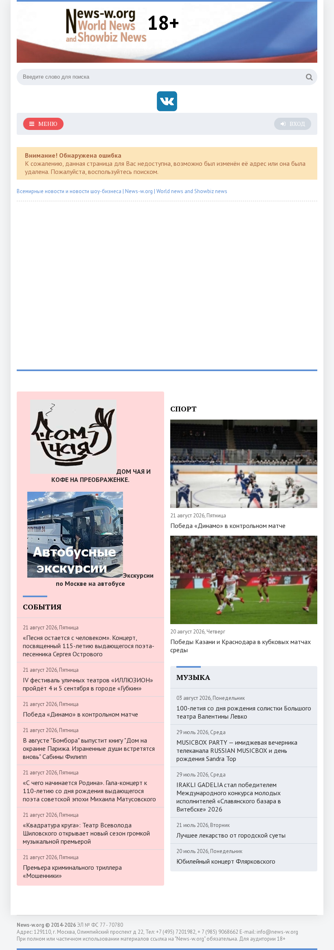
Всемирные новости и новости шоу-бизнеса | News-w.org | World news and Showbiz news (122, 191)
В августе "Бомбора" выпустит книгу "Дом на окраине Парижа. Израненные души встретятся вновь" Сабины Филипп (89, 748)
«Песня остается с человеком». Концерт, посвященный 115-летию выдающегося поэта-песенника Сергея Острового (88, 645)
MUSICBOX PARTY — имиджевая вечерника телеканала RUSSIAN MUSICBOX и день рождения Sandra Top (236, 750)
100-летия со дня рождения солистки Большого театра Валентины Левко (243, 712)
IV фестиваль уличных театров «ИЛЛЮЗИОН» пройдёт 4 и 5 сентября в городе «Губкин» (88, 684)
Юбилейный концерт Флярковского (225, 861)
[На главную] (106, 24)
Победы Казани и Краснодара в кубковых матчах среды (240, 646)
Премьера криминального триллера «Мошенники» (72, 871)
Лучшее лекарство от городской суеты (231, 835)
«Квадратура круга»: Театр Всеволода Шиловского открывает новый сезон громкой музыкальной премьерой (86, 833)
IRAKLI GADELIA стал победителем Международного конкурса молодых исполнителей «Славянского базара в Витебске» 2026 (228, 797)
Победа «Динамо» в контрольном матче (80, 714)
